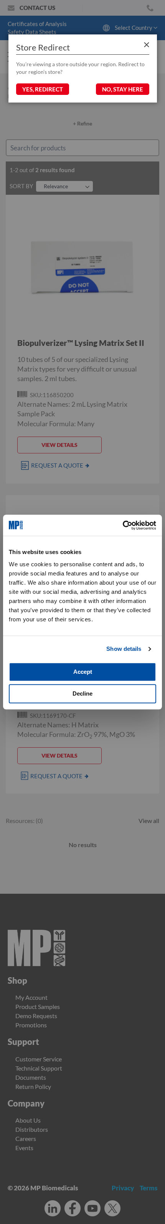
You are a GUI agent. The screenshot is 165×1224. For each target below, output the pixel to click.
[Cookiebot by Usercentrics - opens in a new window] (122, 525)
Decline (82, 693)
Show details (123, 648)
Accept (82, 671)
